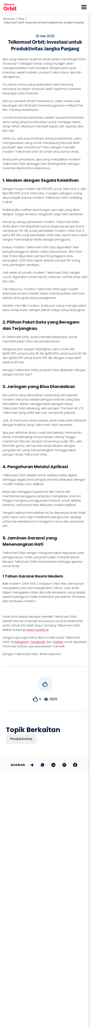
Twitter (58, 642)
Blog (21, 18)
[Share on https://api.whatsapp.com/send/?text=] (42, 765)
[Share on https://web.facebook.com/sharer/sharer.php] (75, 765)
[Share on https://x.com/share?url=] (64, 765)
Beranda (9, 18)
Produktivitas (21, 738)
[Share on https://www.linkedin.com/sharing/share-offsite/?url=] (53, 765)
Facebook (38, 642)
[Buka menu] (84, 7)
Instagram (21, 642)
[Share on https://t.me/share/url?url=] (31, 765)
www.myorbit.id (37, 630)
